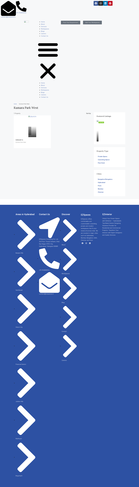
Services (44, 26)
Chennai (100, 192)
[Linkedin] (105, 3)
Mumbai (100, 189)
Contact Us (44, 36)
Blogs (43, 31)
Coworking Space (104, 160)
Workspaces (45, 29)
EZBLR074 (19, 140)
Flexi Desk (101, 163)
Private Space (102, 156)
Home (43, 22)
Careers (43, 33)
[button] (48, 60)
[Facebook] (96, 3)
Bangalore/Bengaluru (105, 179)
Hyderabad (101, 182)
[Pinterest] (110, 3)
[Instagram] (100, 3)
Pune (99, 186)
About (43, 24)
